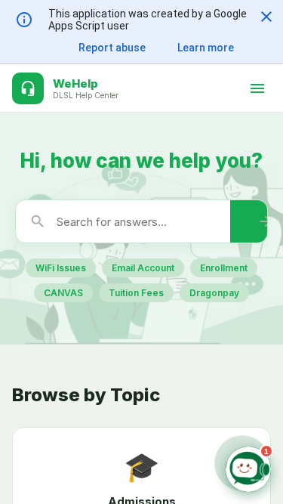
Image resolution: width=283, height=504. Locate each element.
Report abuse (112, 48)
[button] (266, 17)
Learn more (205, 48)
